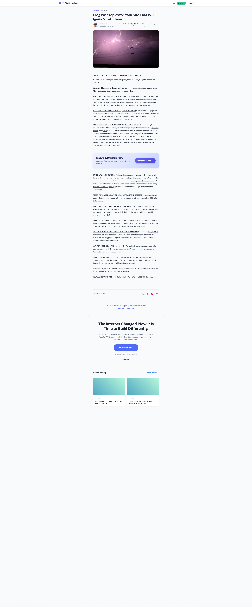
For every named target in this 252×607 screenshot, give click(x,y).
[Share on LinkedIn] (147, 294)
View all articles (152, 372)
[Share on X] (143, 294)
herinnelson (103, 24)
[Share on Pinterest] (152, 294)
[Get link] (157, 294)
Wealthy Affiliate (133, 24)
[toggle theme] (174, 3)
